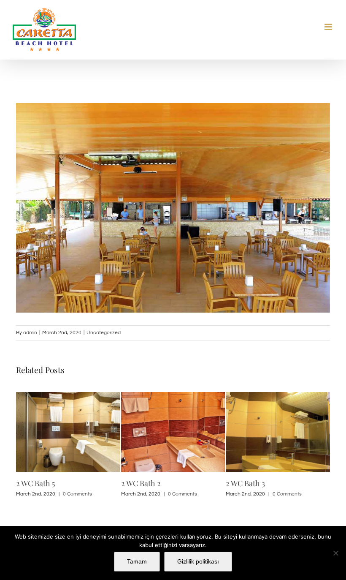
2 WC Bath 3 (245, 483)
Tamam (137, 561)
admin (30, 332)
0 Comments (77, 494)
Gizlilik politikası (198, 561)
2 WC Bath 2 (141, 483)
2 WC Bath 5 (35, 483)
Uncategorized (103, 332)
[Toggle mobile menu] (328, 26)
